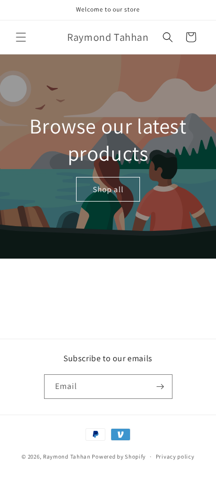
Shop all (108, 189)
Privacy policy (175, 456)
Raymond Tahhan (67, 456)
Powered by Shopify (119, 456)
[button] (21, 37)
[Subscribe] (160, 386)
